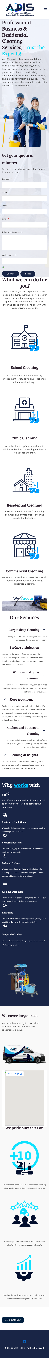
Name (5, 192)
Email (5, 219)
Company (7, 179)
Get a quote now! (13, 1320)
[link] (24, 316)
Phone (5, 205)
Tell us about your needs (13, 232)
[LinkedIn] (24, 1341)
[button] (3, 117)
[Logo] (20, 9)
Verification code (9, 255)
